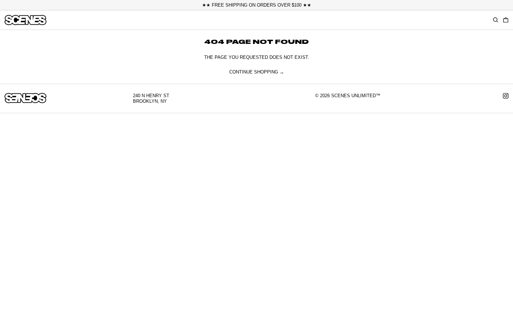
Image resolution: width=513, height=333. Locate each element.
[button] (505, 20)
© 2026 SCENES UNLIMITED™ (347, 95)
